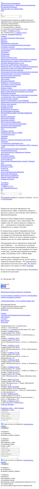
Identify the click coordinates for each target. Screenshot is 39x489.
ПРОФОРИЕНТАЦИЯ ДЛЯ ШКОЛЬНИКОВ (16, 113)
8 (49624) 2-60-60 (13, 360)
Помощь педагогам (7, 179)
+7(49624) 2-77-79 (14, 31)
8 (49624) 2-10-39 (13, 345)
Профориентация (7, 107)
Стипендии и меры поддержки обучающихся (16, 68)
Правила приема (6, 88)
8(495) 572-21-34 (13, 379)
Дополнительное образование (11, 125)
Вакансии (4, 41)
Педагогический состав (9, 57)
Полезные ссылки (7, 166)
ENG (2, 10)
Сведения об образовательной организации (15, 45)
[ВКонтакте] (2, 286)
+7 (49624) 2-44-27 (20, 32)
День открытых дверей (8, 86)
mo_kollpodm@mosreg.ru (13, 34)
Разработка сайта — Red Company (12, 408)
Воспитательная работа (9, 127)
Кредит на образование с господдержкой (15, 100)
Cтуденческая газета (8, 134)
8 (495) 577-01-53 (13, 372)
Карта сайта (5, 406)
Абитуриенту (5, 79)
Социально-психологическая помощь (13, 124)
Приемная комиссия (7, 81)
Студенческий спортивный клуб (12, 143)
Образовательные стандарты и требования (15, 74)
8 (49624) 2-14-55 (13, 367)
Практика (4, 138)
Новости (4, 40)
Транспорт (4, 141)
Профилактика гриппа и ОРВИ (11, 132)
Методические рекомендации (11, 122)
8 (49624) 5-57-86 (13, 353)
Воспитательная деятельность (11, 75)
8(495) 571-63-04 (13, 386)
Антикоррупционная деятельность (12, 38)
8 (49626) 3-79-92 (13, 338)
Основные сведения (7, 47)
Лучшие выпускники (8, 158)
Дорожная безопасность (9, 150)
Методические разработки (10, 175)
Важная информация (8, 116)
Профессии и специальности (10, 82)
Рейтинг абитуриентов (8, 104)
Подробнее (4, 310)
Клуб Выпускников (7, 156)
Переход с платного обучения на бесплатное (16, 140)
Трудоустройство (6, 159)
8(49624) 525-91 (13, 394)
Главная (3, 36)
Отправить (5, 428)
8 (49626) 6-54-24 (13, 331)
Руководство (5, 56)
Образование (5, 54)
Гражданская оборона (8, 77)
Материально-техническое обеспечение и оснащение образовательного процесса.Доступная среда (19, 60)
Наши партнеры (6, 165)
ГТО (2, 129)
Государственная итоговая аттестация (13, 149)
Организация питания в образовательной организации (19, 72)
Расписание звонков (8, 118)
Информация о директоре (9, 43)
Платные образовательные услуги (12, 63)
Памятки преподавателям (9, 177)
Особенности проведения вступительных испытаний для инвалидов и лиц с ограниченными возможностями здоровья (19, 97)
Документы (5, 52)
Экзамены (4, 136)
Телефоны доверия (7, 131)
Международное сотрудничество (12, 70)
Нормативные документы (9, 109)
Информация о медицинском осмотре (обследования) (19, 102)
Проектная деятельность (9, 174)
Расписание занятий (8, 120)
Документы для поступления (11, 84)
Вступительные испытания (10, 111)
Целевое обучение (7, 106)
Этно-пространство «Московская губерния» (16, 152)
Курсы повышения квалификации (12, 172)
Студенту (4, 115)
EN (2, 190)
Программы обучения (8, 93)
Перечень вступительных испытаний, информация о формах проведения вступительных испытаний (19, 90)
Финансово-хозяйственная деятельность (14, 65)
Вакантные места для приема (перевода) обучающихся (19, 66)
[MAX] (5, 286)
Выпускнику (5, 154)
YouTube (30, 266)
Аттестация (5, 170)
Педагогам (4, 168)
